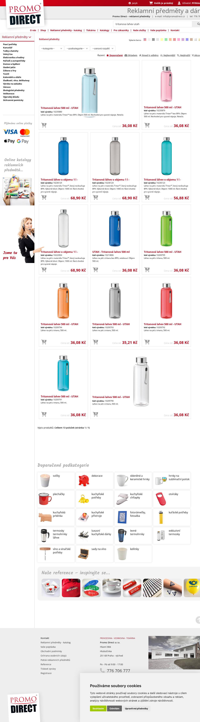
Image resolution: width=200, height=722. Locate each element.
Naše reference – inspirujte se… (76, 573)
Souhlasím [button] (98, 708)
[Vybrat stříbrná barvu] (195, 39)
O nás (33, 30)
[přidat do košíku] (44, 125)
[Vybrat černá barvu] (153, 39)
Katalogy (104, 30)
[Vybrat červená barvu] (174, 39)
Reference (46, 664)
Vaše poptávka (158, 30)
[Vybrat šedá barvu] (157, 39)
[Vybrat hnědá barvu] (191, 39)
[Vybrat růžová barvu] (178, 39)
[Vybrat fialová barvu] (183, 39)
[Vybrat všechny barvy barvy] (145, 39)
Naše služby (139, 30)
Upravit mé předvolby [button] (136, 708)
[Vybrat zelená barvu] (166, 39)
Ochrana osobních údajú (54, 655)
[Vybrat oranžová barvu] (170, 39)
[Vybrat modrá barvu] (187, 39)
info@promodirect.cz (174, 16)
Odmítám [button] (114, 708)
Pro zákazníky (121, 30)
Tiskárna (90, 30)
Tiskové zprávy (48, 668)
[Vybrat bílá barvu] (149, 39)
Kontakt (175, 30)
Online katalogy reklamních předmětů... (17, 165)
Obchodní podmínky (51, 651)
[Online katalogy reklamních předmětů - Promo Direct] (19, 204)
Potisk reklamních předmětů (55, 659)
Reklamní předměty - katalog (66, 30)
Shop (43, 30)
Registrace (46, 673)
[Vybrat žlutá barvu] (162, 39)
